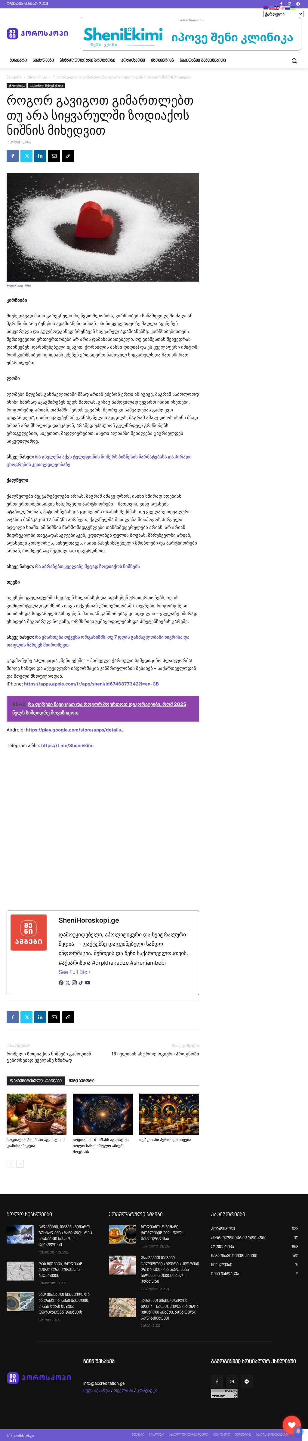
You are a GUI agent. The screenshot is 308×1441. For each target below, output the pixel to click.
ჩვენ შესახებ (96, 1390)
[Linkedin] (40, 156)
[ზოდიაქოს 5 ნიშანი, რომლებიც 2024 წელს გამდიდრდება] (122, 1234)
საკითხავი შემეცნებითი (46, 86)
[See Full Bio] (90, 972)
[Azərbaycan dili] (271, 7)
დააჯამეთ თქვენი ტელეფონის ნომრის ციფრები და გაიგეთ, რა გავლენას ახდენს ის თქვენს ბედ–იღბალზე (170, 1270)
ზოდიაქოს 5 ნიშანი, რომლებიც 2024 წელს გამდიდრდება (162, 1233)
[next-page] (20, 1164)
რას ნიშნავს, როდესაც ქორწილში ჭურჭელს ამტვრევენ (60, 1270)
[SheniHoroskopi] (37, 33)
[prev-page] (10, 1164)
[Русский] (288, 7)
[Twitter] (26, 156)
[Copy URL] (68, 156)
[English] (277, 7)
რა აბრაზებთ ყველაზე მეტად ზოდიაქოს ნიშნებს (87, 566)
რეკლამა (123, 1390)
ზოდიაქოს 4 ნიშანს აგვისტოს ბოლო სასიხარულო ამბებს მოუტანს (101, 1145)
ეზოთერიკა (37, 77)
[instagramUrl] (74, 985)
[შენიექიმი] (292, 1425)
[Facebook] (281, 4)
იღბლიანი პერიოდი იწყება (165, 1139)
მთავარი (14, 77)
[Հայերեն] (266, 7)
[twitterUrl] (67, 985)
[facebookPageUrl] (61, 985)
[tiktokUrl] (81, 985)
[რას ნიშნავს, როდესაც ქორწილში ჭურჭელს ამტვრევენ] (20, 1271)
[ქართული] (282, 7)
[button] (294, 60)
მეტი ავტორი (81, 1081)
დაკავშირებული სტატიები (36, 1081)
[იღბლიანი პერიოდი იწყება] (169, 1114)
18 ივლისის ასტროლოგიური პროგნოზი (155, 1054)
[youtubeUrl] (87, 985)
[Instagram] (289, 4)
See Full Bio (73, 972)
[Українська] (293, 7)
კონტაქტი (147, 1390)
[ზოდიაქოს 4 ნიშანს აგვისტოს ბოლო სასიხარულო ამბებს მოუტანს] (103, 1114)
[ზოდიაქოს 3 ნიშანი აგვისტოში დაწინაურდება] (36, 1114)
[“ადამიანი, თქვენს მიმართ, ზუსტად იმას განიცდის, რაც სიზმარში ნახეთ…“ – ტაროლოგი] (20, 1234)
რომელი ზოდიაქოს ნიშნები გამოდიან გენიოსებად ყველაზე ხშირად (49, 1057)
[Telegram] (297, 4)
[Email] (54, 156)
